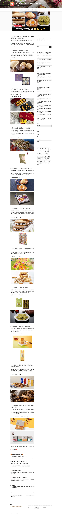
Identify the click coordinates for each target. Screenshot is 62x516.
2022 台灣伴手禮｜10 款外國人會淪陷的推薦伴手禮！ (18, 461)
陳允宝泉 (38, 163)
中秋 (48, 148)
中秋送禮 (15, 486)
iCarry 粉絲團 (20, 9)
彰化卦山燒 (27, 486)
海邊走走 (38, 158)
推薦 (42, 156)
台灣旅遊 (31, 9)
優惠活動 (38, 131)
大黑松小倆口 (39, 153)
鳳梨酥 (16, 487)
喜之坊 (20, 486)
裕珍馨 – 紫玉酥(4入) (15, 57)
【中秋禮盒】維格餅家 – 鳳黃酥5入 (17, 333)
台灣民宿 (38, 136)
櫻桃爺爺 (49, 156)
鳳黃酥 (49, 163)
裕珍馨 (14, 487)
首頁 (11, 9)
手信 (38, 156)
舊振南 (31, 486)
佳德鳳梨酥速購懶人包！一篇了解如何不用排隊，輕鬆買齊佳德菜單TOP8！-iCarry (44, 88)
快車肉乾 (48, 154)
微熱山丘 (41, 154)
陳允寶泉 (42, 163)
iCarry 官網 (15, 9)
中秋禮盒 (13, 486)
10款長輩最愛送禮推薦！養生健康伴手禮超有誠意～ (18, 456)
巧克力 (38, 154)
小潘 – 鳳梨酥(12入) (15, 96)
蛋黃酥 (41, 161)
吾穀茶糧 (18, 486)
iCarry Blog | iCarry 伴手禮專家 (29, 3)
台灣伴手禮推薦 (26, 9)
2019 (38, 148)
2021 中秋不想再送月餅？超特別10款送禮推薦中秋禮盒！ (19, 463)
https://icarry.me (46, 41)
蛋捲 (38, 161)
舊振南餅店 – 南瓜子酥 (15, 136)
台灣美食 (36, 9)
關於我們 (29, 507)
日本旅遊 (38, 141)
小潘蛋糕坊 (22, 486)
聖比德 (46, 159)
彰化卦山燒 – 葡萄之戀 (15, 217)
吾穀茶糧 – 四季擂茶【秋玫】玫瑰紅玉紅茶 (18, 416)
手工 (40, 156)
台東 (42, 151)
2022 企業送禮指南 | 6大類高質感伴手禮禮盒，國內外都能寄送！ (20, 465)
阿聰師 (49, 161)
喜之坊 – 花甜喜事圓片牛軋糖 (16, 256)
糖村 (40, 159)
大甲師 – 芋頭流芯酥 (15, 177)
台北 (40, 151)
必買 (44, 154)
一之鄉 (45, 148)
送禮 (46, 161)
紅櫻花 (43, 159)
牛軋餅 (48, 158)
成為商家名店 (45, 507)
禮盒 (38, 159)
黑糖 (38, 164)
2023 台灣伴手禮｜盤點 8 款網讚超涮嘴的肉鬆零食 (44, 108)
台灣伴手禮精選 (37, 508)
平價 (24, 486)
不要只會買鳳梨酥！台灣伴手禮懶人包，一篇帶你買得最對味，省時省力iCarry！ (44, 84)
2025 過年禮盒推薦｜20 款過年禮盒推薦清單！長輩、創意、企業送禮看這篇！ (44, 119)
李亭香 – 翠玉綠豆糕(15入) (16, 294)
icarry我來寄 (41, 148)
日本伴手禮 (38, 139)
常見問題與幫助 (37, 507)
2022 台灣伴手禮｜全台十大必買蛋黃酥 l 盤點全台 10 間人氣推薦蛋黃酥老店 (21, 458)
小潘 (43, 153)
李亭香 (29, 486)
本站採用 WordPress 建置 (14, 513)
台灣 (45, 151)
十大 (38, 151)
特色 (28, 508)
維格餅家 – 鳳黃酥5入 (15, 374)
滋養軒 (42, 158)
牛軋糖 (45, 158)
